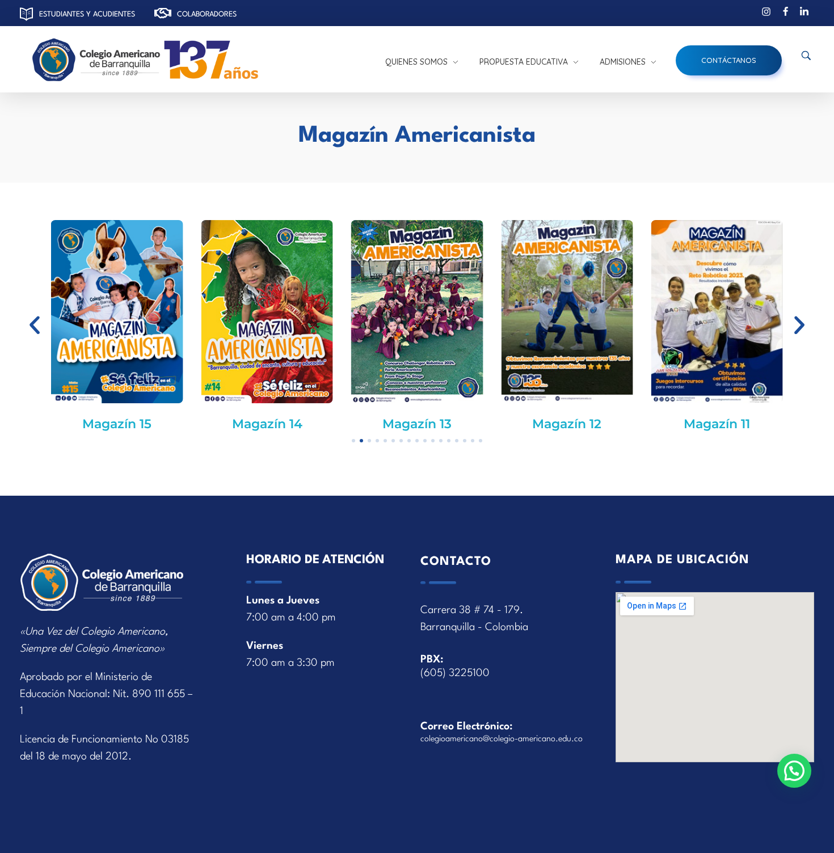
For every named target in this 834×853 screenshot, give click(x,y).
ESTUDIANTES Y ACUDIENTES (87, 14)
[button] (35, 325)
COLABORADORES (207, 14)
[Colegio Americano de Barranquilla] (196, 61)
